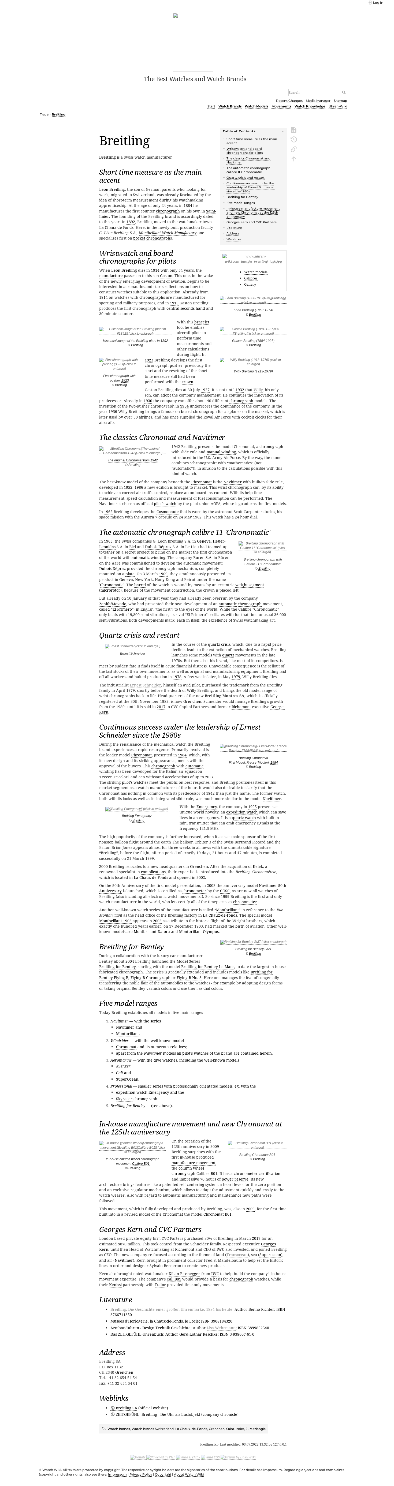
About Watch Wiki (189, 1474)
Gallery (250, 284)
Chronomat (244, 446)
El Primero (122, 609)
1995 (252, 806)
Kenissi (115, 1284)
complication (152, 871)
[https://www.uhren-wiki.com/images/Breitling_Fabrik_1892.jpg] (135, 332)
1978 (177, 676)
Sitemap (340, 101)
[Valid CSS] (210, 1457)
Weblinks (233, 239)
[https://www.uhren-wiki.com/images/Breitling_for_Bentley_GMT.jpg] (253, 943)
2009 (214, 1146)
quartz (228, 655)
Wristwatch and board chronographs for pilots (244, 151)
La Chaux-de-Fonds (116, 227)
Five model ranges (240, 203)
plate (130, 573)
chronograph (168, 211)
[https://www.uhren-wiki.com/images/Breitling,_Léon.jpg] (253, 302)
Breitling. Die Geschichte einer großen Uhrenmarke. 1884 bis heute (171, 1309)
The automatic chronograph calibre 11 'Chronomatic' (248, 170)
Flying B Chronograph (150, 977)
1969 (163, 573)
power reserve (235, 1179)
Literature (234, 228)
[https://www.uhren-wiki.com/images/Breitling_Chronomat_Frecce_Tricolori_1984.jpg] (253, 750)
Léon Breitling (112, 189)
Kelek (258, 866)
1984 (274, 762)
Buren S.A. (203, 557)
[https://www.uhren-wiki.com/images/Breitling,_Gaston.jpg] (253, 332)
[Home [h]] (193, 42)
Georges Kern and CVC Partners (251, 222)
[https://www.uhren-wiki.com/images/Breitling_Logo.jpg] (253, 261)
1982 (164, 701)
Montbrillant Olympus (199, 931)
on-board (183, 411)
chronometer (194, 890)
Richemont (241, 706)
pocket (139, 238)
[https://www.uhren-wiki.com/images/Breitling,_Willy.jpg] (253, 363)
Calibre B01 (141, 1164)
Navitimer (233, 481)
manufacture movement (193, 1162)
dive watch (163, 1060)
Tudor (160, 1284)
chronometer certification (257, 1173)
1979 (236, 676)
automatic (141, 557)
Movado (119, 603)
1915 (174, 302)
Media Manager (318, 101)
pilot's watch (165, 503)
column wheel (130, 1159)
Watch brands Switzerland (153, 1429)
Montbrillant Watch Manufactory (167, 232)
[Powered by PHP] (160, 1457)
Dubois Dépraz (158, 546)
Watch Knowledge (310, 106)
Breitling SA (126, 1407)
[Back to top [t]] (294, 158)
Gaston (166, 275)
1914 (155, 270)
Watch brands (118, 1429)
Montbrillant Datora (152, 931)
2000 (103, 866)
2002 (200, 877)
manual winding (221, 451)
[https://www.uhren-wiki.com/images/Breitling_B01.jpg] (132, 1149)
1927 (205, 389)
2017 (161, 706)
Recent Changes (289, 101)
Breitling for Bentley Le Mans (207, 966)
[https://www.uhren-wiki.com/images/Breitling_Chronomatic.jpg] (263, 549)
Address (232, 233)
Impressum (117, 1474)
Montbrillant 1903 (115, 920)
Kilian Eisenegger (184, 1273)
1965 (108, 541)
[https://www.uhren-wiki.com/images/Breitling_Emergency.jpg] (136, 810)
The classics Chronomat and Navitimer (248, 160)
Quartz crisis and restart (245, 178)
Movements (281, 106)
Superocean (270, 1254)
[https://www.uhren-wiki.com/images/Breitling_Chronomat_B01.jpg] (257, 1146)
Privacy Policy (140, 1474)
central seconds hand (185, 308)
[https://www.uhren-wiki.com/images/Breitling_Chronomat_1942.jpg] (132, 452)
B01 (214, 1173)
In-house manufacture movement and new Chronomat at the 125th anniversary (253, 212)
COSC (225, 890)
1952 (128, 487)
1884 (188, 205)
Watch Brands (229, 106)
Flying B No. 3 (189, 977)
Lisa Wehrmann (221, 1327)
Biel (132, 546)
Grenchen (192, 701)
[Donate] (138, 1457)
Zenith (105, 603)
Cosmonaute (168, 511)
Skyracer (124, 1098)
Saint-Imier (235, 1429)
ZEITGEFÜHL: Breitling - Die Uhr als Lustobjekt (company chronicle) (177, 1414)
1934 (184, 406)
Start (211, 106)
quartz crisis (219, 644)
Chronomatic (111, 584)
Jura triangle (256, 1429)
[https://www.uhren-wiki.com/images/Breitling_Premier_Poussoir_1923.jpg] (119, 365)
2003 (157, 920)
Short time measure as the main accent (251, 141)
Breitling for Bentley (242, 197)
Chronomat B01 (217, 1214)
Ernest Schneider (145, 685)
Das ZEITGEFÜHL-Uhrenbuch (136, 1334)
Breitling (58, 114)
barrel (140, 584)
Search (344, 92)
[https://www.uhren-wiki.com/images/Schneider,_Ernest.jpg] (132, 647)
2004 (129, 961)
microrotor (110, 590)
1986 (139, 487)
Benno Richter (261, 1309)
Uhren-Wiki (338, 106)
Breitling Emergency (136, 816)
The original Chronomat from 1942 (133, 460)
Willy (258, 389)
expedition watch (242, 812)
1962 (108, 511)
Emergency (206, 806)
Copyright (163, 1474)
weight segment (249, 584)
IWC (220, 1249)
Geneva (204, 541)
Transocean (237, 1254)
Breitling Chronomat (253, 758)
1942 (176, 446)
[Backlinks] (294, 149)
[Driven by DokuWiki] (238, 1457)
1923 (125, 380)
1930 (148, 400)
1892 (164, 341)
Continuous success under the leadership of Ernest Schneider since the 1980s (250, 187)
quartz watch (244, 817)
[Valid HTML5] (188, 1457)
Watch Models (256, 106)
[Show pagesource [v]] (294, 129)
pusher (176, 365)
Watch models (255, 272)
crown (187, 381)
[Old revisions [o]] (294, 139)
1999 (149, 858)
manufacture (111, 275)
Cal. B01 (174, 1279)
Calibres (251, 278)
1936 (113, 411)
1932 (240, 389)
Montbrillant (227, 909)
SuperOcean (127, 1079)
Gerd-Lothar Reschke (198, 1334)
